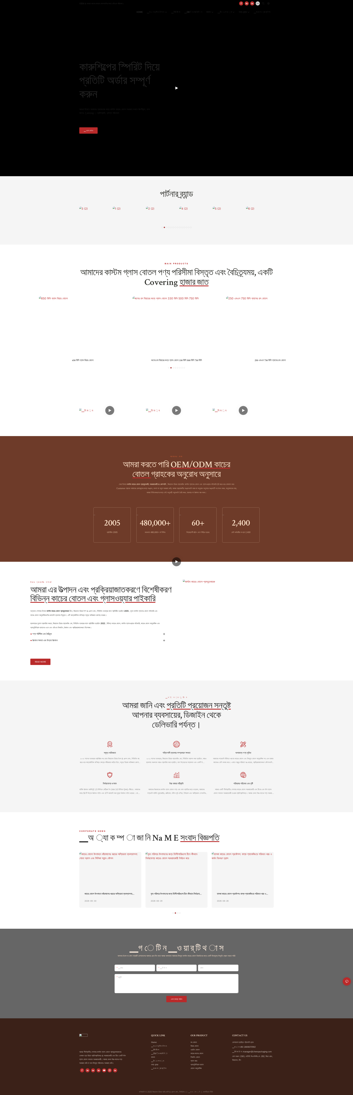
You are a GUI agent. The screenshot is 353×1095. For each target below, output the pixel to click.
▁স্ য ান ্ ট (194, 1092)
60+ (198, 523)
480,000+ (155, 523)
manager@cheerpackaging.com (257, 1051)
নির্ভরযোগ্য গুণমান (110, 784)
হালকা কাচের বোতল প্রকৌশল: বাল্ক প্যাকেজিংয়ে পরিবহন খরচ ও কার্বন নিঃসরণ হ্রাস (241, 894)
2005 (112, 523)
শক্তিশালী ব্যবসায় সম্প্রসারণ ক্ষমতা (176, 753)
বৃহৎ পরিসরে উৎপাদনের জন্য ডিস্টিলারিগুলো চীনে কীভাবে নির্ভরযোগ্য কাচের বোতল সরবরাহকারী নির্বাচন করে (176, 894)
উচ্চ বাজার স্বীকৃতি (176, 784)
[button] (162, 227)
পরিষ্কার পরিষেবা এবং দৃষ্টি (243, 784)
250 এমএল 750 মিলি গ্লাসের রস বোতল (176, 360)
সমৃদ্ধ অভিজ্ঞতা (110, 753)
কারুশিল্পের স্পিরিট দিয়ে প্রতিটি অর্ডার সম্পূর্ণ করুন (119, 80)
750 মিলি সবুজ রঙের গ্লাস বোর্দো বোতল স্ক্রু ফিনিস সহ (270, 360)
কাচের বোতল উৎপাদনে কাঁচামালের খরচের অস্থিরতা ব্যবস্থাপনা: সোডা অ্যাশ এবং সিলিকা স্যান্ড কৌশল (108, 894)
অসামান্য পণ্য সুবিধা (243, 753)
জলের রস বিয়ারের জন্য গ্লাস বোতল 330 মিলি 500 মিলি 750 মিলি (83, 360)
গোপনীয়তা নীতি (208, 1092)
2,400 (241, 523)
